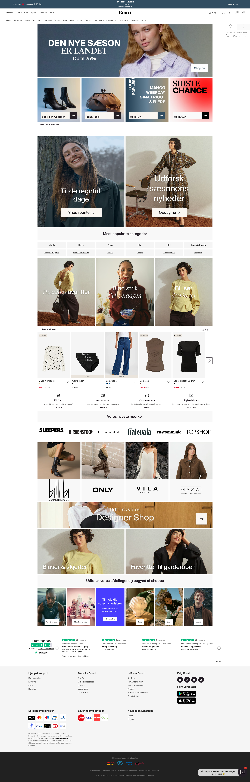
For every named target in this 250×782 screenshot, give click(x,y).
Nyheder (51, 245)
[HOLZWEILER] (110, 431)
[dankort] (55, 726)
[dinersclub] (63, 717)
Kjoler (110, 245)
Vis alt (218, 662)
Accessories (169, 252)
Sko (139, 245)
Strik (169, 245)
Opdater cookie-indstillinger (149, 771)
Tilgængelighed (108, 771)
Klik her (147, 407)
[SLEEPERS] (52, 429)
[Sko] (59, 100)
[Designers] (125, 515)
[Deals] (147, 100)
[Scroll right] (209, 360)
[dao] (81, 717)
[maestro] (47, 717)
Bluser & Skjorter (51, 252)
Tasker (140, 252)
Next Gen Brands (81, 252)
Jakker (110, 252)
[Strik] (125, 292)
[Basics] (66, 292)
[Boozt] (125, 12)
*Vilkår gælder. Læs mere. (50, 124)
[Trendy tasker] (103, 100)
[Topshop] (198, 431)
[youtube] (194, 680)
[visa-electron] (55, 717)
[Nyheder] (169, 181)
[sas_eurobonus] (63, 726)
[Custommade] (169, 431)
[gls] (89, 717)
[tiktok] (201, 680)
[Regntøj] (81, 181)
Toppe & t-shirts (198, 245)
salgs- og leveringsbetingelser (57, 738)
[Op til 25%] (125, 50)
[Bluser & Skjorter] (184, 292)
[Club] (230, 13)
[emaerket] (120, 763)
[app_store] (186, 700)
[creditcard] (47, 726)
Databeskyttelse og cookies (127, 771)
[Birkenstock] (81, 431)
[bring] (104, 717)
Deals (81, 245)
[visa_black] (31, 717)
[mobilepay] (31, 726)
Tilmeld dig (191, 407)
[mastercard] (39, 717)
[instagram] (187, 680)
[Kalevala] (140, 431)
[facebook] (180, 680)
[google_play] (186, 693)
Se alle (204, 329)
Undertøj (198, 252)
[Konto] (223, 13)
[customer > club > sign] (110, 607)
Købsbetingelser (94, 771)
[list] (121, 360)
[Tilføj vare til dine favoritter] (67, 382)
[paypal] (39, 726)
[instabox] (97, 717)
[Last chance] (191, 100)
